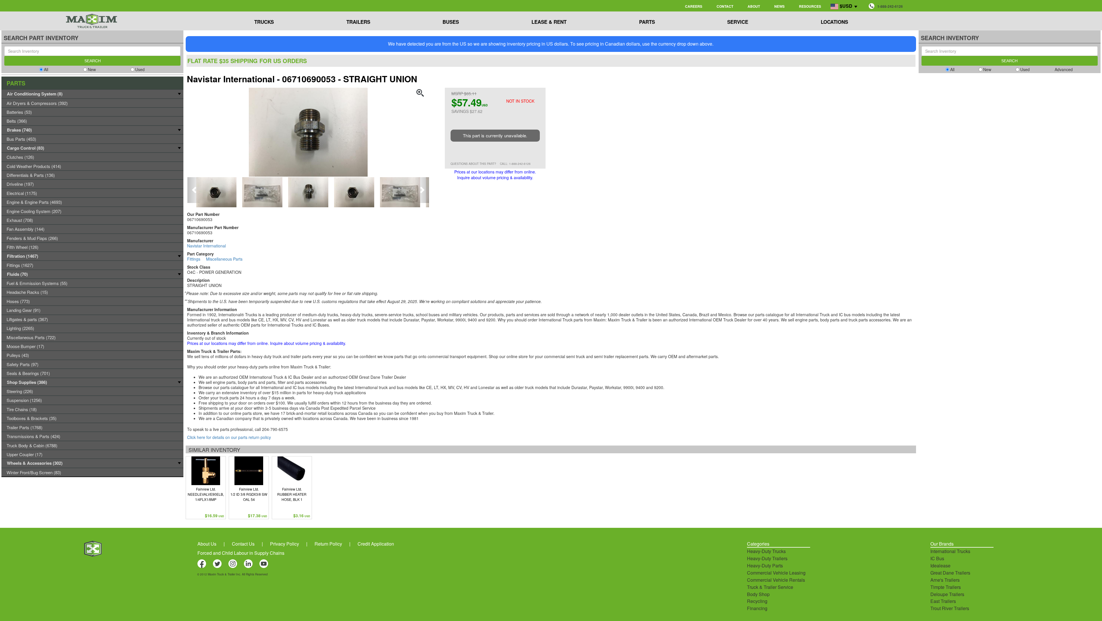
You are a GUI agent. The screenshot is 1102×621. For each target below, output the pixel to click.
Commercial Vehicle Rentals (776, 580)
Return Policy (328, 543)
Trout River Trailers (949, 608)
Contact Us (243, 543)
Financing (757, 608)
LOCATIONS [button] (834, 21)
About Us (206, 543)
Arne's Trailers (945, 580)
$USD (846, 6)
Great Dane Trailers (950, 572)
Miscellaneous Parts (224, 259)
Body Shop (758, 594)
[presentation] (194, 190)
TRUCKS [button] (264, 21)
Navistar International (206, 246)
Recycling (757, 601)
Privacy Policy (284, 543)
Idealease (940, 565)
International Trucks (950, 551)
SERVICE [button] (737, 21)
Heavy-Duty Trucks (766, 551)
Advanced (1064, 69)
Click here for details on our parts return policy (229, 437)
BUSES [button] (451, 21)
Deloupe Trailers (947, 594)
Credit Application (376, 543)
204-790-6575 (275, 429)
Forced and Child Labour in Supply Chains (240, 553)
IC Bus (937, 558)
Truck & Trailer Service (770, 587)
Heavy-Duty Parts (765, 565)
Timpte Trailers (945, 587)
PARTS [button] (647, 21)
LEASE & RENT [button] (548, 21)
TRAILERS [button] (358, 21)
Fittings (193, 259)
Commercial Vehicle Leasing (776, 572)
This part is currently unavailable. (495, 135)
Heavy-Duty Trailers (767, 558)
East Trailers (943, 601)
